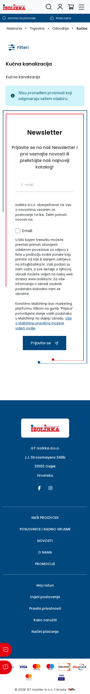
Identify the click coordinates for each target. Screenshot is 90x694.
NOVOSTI (45, 540)
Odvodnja (60, 28)
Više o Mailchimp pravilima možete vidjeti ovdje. (43, 323)
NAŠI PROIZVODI (45, 517)
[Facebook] (39, 487)
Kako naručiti (45, 620)
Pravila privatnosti (45, 608)
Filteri (23, 47)
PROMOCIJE (45, 563)
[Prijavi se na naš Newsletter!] (6, 650)
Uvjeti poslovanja (45, 596)
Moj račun (45, 585)
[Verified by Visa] (61, 677)
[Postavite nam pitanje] (6, 667)
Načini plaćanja (45, 631)
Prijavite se (41, 343)
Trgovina (37, 28)
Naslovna (14, 28)
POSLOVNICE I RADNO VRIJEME (45, 529)
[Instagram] (50, 487)
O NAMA (45, 552)
